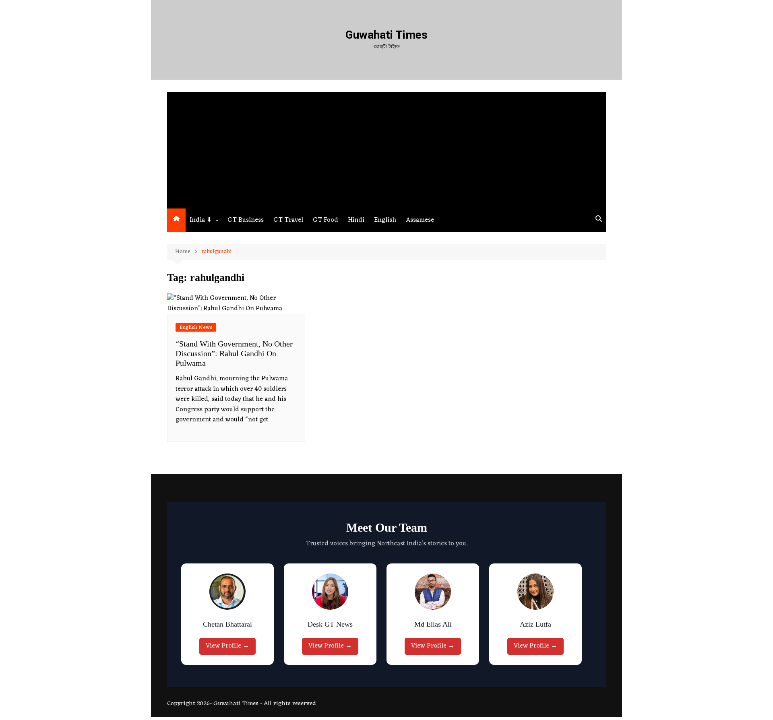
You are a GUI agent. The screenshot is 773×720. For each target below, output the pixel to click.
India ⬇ (201, 220)
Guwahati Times (386, 34)
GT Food (325, 220)
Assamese (420, 220)
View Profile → (227, 646)
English (385, 220)
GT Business (245, 220)
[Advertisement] (386, 148)
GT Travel (288, 220)
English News (196, 327)
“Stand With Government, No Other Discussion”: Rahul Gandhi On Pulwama (234, 353)
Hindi (356, 220)
